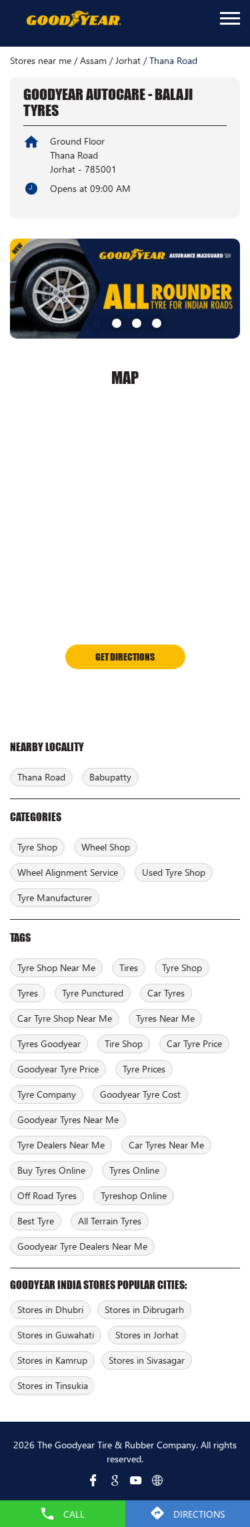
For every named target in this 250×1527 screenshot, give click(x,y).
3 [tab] (135, 322)
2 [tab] (115, 322)
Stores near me (40, 60)
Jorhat (128, 60)
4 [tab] (155, 322)
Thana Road (41, 776)
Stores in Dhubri (50, 1309)
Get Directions (125, 657)
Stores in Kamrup (52, 1360)
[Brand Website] (157, 1480)
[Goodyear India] (73, 19)
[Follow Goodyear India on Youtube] (136, 1480)
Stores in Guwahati (55, 1334)
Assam (93, 60)
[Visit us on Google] (114, 1480)
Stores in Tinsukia (52, 1385)
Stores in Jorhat (147, 1334)
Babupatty (110, 776)
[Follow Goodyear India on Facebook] (93, 1480)
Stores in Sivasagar (147, 1360)
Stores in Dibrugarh (144, 1309)
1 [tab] (95, 322)
